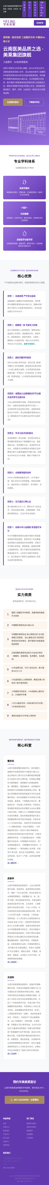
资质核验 (6, 1145)
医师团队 (6, 1131)
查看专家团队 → (30, 344)
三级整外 (24, 6)
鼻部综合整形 (31, 1127)
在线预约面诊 (13, 102)
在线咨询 (39, 23)
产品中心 (6, 1134)
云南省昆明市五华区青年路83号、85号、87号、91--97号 (12, 1161)
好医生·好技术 (35, 9)
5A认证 (30, 5)
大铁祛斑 (30, 1138)
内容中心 (6, 1142)
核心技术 (6, 1138)
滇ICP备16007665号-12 (24, 1181)
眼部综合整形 (31, 1123)
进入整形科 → (13, 863)
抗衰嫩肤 (30, 1134)
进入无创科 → (13, 1054)
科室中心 (6, 1127)
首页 (4, 1123)
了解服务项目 (34, 102)
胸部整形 (30, 1131)
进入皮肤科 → (13, 962)
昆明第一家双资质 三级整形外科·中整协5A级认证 (24, 39)
